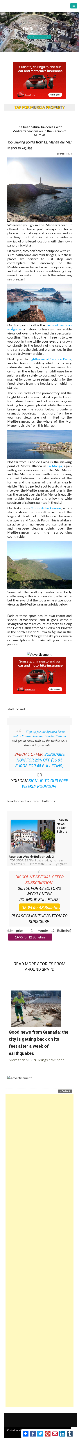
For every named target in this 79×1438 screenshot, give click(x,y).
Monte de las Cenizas (45, 508)
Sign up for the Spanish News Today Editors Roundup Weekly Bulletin (39, 733)
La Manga (54, 466)
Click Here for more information (39, 37)
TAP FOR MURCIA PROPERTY (39, 107)
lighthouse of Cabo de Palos (50, 359)
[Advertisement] (39, 1250)
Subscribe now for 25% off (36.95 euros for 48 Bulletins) (40, 760)
